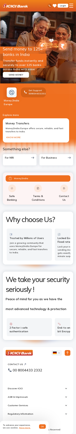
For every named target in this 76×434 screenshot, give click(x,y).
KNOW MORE (13, 137)
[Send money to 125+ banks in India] (38, 47)
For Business (49, 157)
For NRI (9, 157)
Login (63, 5)
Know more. (25, 428)
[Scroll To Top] (67, 353)
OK (42, 426)
